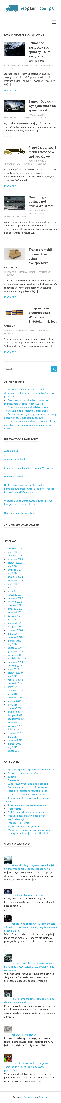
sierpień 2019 (15, 665)
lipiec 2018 (13, 687)
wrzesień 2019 (15, 662)
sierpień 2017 (15, 726)
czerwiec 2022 (15, 605)
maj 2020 (12, 633)
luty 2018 (12, 704)
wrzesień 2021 (15, 612)
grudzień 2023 (15, 577)
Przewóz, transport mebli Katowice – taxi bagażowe (42, 152)
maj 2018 (12, 694)
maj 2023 (12, 587)
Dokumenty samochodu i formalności (28, 787)
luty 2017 (12, 747)
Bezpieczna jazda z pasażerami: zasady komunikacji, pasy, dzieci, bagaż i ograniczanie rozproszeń (29, 967)
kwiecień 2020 (15, 637)
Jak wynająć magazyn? (24, 1034)
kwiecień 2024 (15, 569)
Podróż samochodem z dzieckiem (26, 812)
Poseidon (43, 1097)
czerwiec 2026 (15, 555)
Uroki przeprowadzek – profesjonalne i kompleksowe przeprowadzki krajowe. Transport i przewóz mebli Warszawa (30, 489)
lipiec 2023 (13, 584)
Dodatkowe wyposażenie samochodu (28, 783)
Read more (10, 90)
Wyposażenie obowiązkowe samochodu (29, 830)
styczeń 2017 (15, 750)
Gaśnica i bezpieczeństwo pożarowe (27, 794)
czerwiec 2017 (15, 733)
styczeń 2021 (15, 623)
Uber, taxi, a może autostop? (19, 513)
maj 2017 (12, 736)
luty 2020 (12, 644)
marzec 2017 (14, 743)
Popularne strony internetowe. (28, 895)
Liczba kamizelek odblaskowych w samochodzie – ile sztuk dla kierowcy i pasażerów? (26, 1067)
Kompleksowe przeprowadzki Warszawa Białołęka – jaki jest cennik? (30, 317)
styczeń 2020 (15, 648)
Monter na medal (13, 476)
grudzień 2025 (15, 559)
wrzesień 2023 (15, 580)
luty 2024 (12, 573)
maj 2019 (12, 676)
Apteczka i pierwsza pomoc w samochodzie (31, 769)
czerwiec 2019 (15, 672)
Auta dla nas (11, 451)
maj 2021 (12, 619)
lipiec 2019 (13, 669)
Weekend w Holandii (15, 459)
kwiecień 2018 (15, 697)
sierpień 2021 (15, 616)
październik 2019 (17, 658)
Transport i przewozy (34, 118)
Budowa (12, 776)
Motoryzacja (14, 808)
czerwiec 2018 (15, 690)
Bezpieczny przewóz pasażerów (24, 773)
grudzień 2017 (15, 711)
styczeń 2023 (15, 594)
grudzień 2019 (15, 651)
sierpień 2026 (15, 548)
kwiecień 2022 (15, 608)
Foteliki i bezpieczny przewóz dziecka (27, 791)
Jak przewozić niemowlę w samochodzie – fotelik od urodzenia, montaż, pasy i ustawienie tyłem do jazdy (30, 927)
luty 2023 (12, 591)
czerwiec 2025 (15, 562)
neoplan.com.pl (32, 65)
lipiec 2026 (13, 552)
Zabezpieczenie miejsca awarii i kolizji (28, 833)
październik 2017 (17, 719)
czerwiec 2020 (15, 630)
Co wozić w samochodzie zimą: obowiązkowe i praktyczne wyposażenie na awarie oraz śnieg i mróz (30, 425)
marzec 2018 (14, 701)
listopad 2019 (15, 655)
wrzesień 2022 (15, 598)
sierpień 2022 (15, 601)
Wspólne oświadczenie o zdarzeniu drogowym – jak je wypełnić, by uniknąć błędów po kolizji (29, 393)
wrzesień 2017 (15, 722)
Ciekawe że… (15, 780)
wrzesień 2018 (15, 679)
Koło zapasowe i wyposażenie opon (27, 805)
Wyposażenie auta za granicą (23, 826)
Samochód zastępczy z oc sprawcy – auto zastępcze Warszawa (40, 52)
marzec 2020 (14, 640)
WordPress (29, 1097)
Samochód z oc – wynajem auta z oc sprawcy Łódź (42, 106)
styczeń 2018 (15, 708)
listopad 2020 (15, 626)
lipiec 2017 (13, 729)
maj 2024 (12, 566)
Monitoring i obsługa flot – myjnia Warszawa (41, 201)
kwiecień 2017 (15, 740)
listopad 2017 (15, 715)
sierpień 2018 (15, 683)
